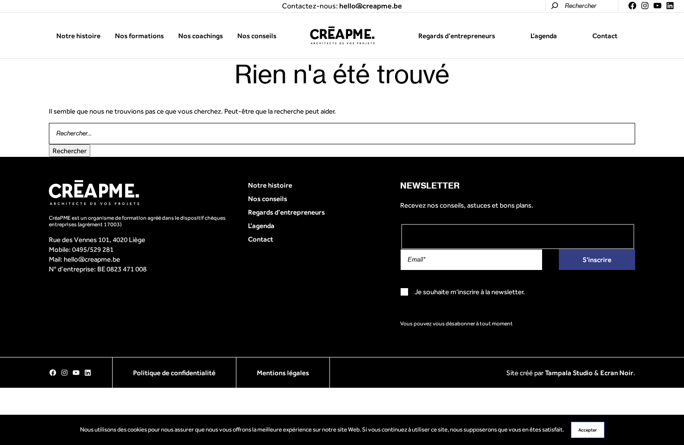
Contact (604, 36)
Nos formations (139, 36)
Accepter (587, 429)
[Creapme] (342, 35)
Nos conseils (256, 36)
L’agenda (543, 36)
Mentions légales (283, 373)
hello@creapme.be (92, 259)
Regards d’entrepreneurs (456, 36)
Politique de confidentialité (174, 373)
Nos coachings (200, 36)
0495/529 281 (93, 249)
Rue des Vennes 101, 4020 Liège (97, 239)
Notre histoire (78, 36)
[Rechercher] (554, 5)
